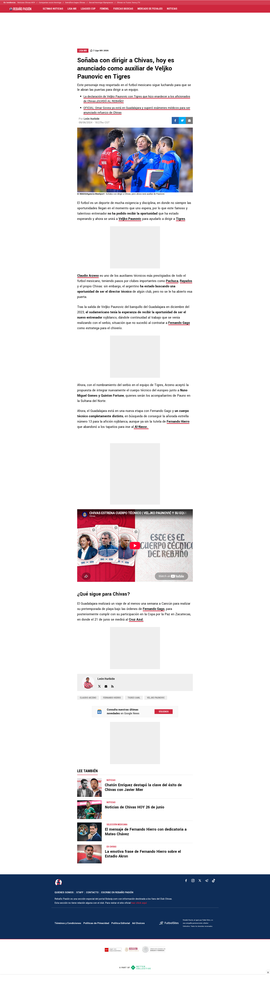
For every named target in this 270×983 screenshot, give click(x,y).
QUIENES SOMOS (64, 892)
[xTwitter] (200, 880)
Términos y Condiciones (68, 923)
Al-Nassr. (141, 427)
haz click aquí (139, 903)
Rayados (186, 281)
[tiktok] (213, 880)
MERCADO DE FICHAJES (150, 8)
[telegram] (207, 880)
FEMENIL (104, 8)
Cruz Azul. (136, 619)
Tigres (180, 219)
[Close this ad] (268, 972)
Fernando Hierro (178, 421)
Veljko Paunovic (130, 219)
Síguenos (164, 711)
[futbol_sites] (169, 923)
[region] (135, 27)
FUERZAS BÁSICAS (123, 8)
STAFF (79, 892)
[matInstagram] (193, 880)
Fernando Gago (179, 323)
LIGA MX (72, 8)
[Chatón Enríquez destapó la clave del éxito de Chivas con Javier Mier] (89, 787)
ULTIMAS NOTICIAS (53, 8)
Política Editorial (120, 923)
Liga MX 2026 (101, 50)
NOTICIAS (172, 8)
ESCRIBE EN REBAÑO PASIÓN (117, 892)
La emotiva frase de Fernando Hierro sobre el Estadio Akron (143, 854)
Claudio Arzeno (88, 275)
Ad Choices (138, 923)
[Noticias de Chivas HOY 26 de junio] (89, 809)
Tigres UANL (134, 697)
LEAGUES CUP (88, 8)
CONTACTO (92, 892)
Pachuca (172, 281)
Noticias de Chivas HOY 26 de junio (134, 807)
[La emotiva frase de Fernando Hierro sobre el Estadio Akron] (89, 854)
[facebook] (186, 880)
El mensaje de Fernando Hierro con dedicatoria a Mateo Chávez (146, 832)
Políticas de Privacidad (96, 923)
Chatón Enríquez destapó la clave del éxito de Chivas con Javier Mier (143, 787)
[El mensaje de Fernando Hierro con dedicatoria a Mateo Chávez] (89, 831)
